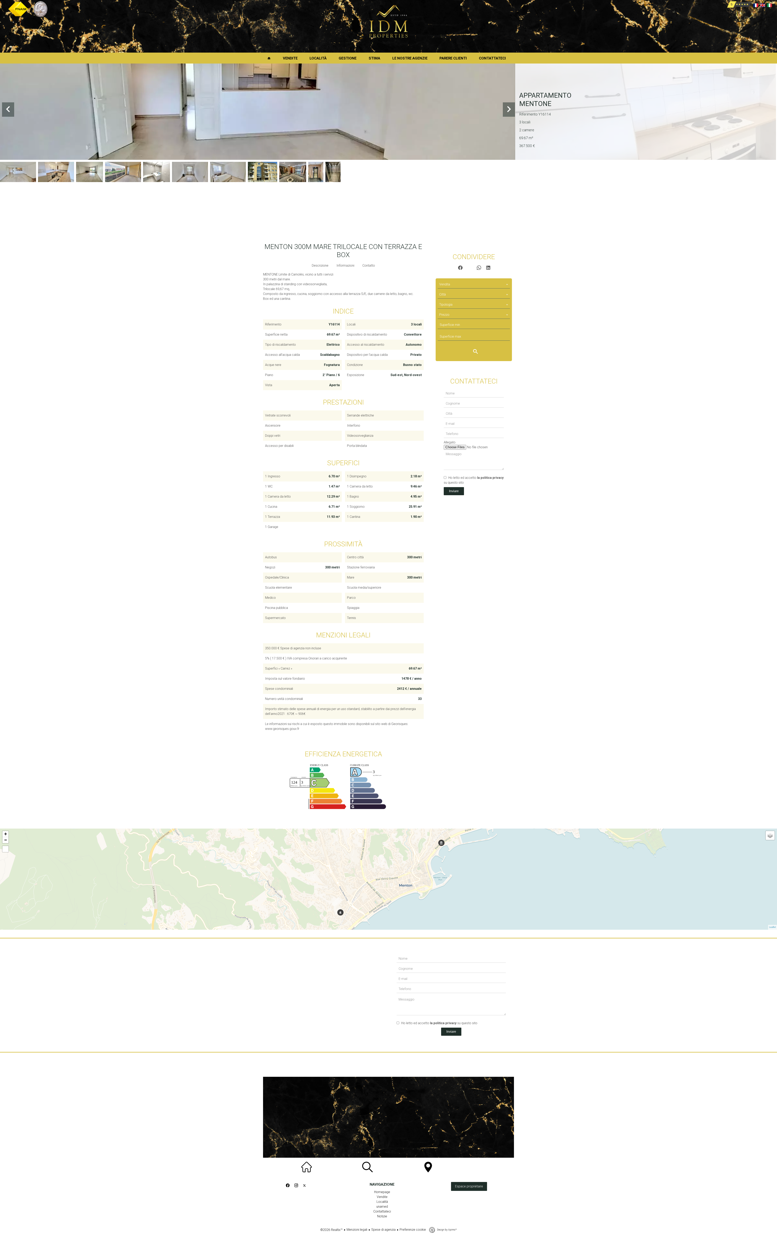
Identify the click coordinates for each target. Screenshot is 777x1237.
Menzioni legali (357, 1230)
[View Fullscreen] (5, 849)
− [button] (5, 840)
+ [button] (5, 833)
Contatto (368, 265)
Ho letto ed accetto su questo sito (439, 1023)
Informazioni (345, 265)
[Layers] (770, 835)
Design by (446, 1229)
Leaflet (772, 927)
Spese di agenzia (383, 1230)
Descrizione (320, 265)
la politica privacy (490, 478)
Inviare (454, 491)
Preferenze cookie (413, 1230)
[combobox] (474, 284)
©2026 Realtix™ (331, 1230)
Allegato (449, 442)
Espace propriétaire (469, 1186)
